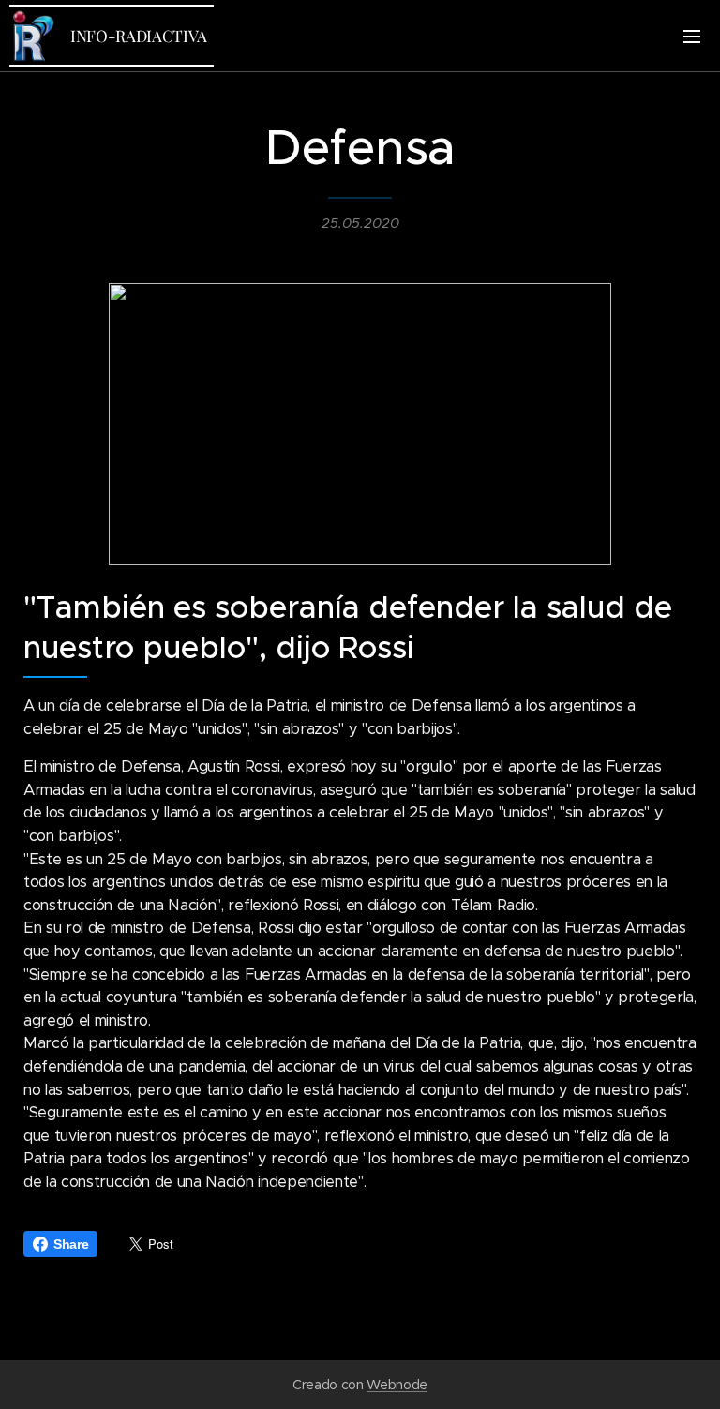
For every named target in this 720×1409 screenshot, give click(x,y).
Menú (692, 35)
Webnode (397, 1384)
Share (70, 1244)
